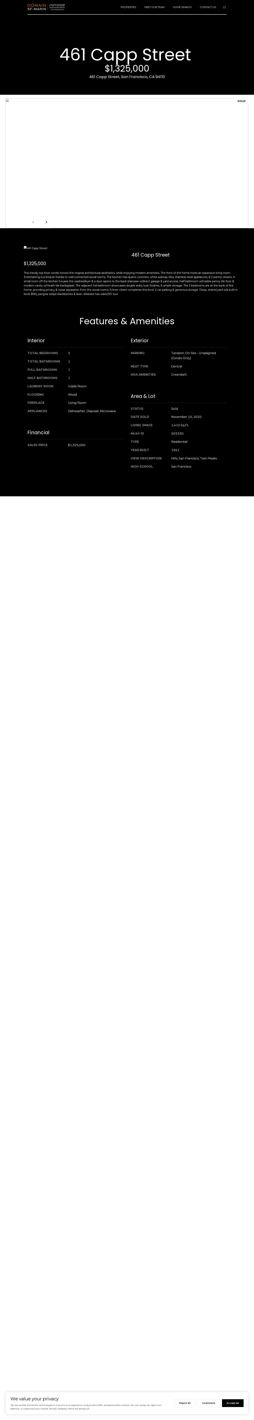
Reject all (185, 1403)
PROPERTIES (128, 7)
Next (46, 222)
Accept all (233, 1403)
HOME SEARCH (182, 7)
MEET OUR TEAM (154, 7)
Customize (208, 1403)
